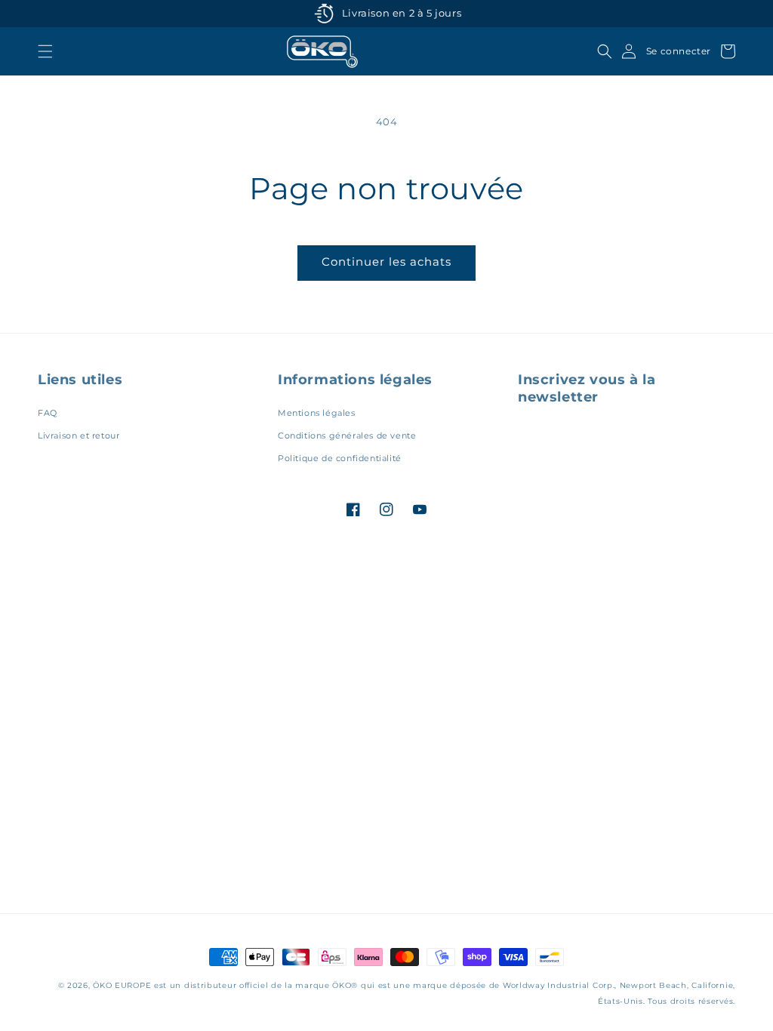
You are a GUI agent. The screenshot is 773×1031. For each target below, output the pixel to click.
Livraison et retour (78, 435)
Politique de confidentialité (340, 458)
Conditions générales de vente (347, 435)
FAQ (47, 413)
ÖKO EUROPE (122, 985)
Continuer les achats (386, 261)
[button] (45, 51)
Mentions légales (317, 413)
